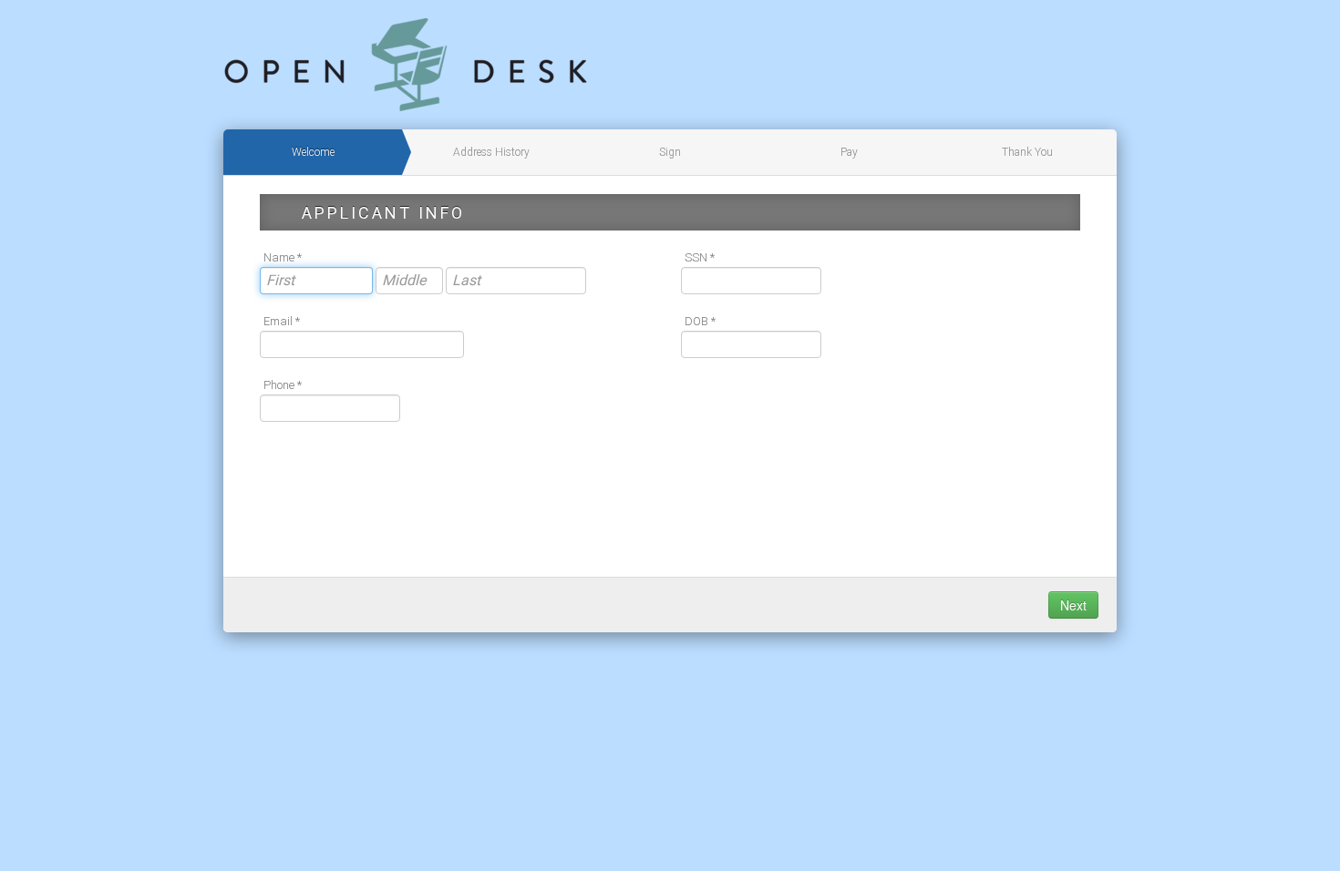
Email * (281, 321)
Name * (282, 257)
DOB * (700, 321)
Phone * (282, 385)
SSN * (700, 257)
